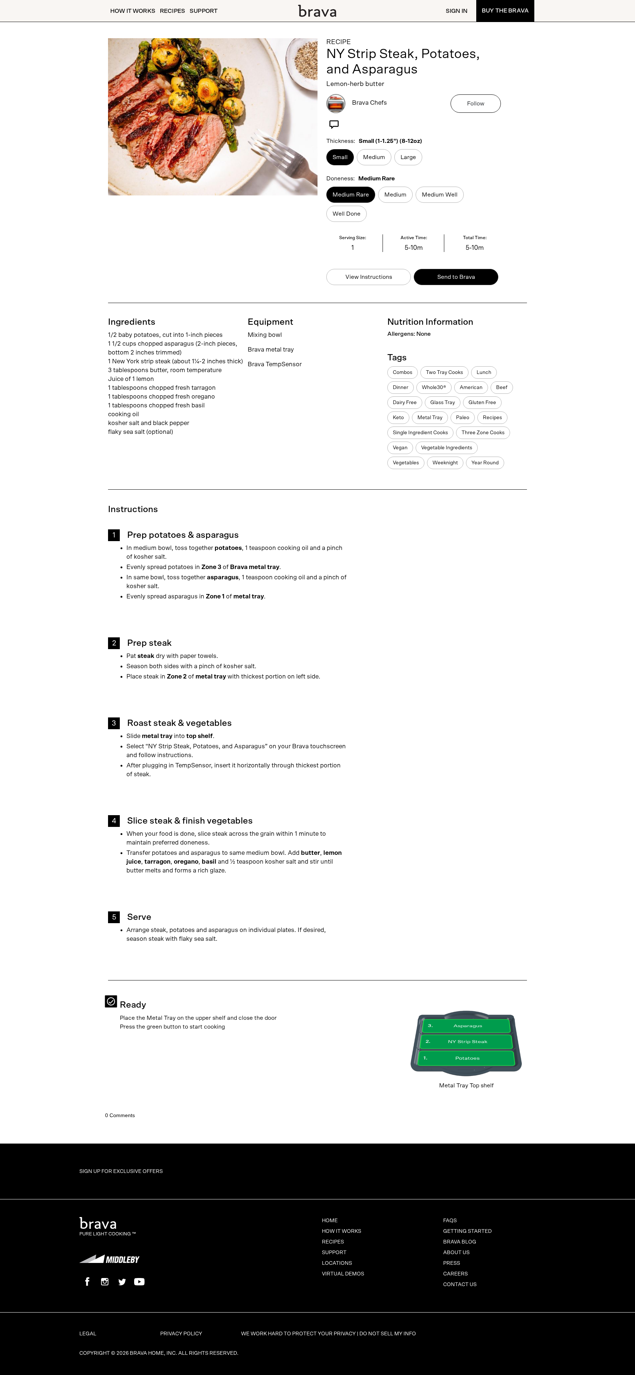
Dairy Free (405, 402)
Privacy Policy (181, 1333)
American (471, 387)
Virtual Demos (343, 1274)
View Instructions (368, 277)
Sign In (456, 11)
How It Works (132, 11)
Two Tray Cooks (444, 372)
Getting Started (467, 1231)
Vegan (400, 447)
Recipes (172, 11)
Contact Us (460, 1284)
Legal (87, 1333)
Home (330, 1220)
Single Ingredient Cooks (420, 432)
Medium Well (440, 195)
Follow (475, 104)
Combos (402, 372)
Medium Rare (351, 195)
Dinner (400, 387)
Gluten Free (482, 402)
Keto (398, 417)
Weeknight (445, 462)
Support (204, 11)
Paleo (462, 417)
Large (408, 157)
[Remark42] (317, 1109)
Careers (455, 1274)
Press (451, 1263)
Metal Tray (429, 417)
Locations (337, 1263)
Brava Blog (459, 1242)
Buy (505, 11)
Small (340, 157)
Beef (501, 387)
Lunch (484, 372)
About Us (456, 1252)
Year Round (485, 462)
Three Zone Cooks (483, 432)
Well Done (346, 214)
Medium (374, 157)
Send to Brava (456, 277)
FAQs (450, 1220)
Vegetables (406, 462)
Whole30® (434, 387)
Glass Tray (442, 402)
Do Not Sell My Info (387, 1333)
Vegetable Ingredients (446, 447)
